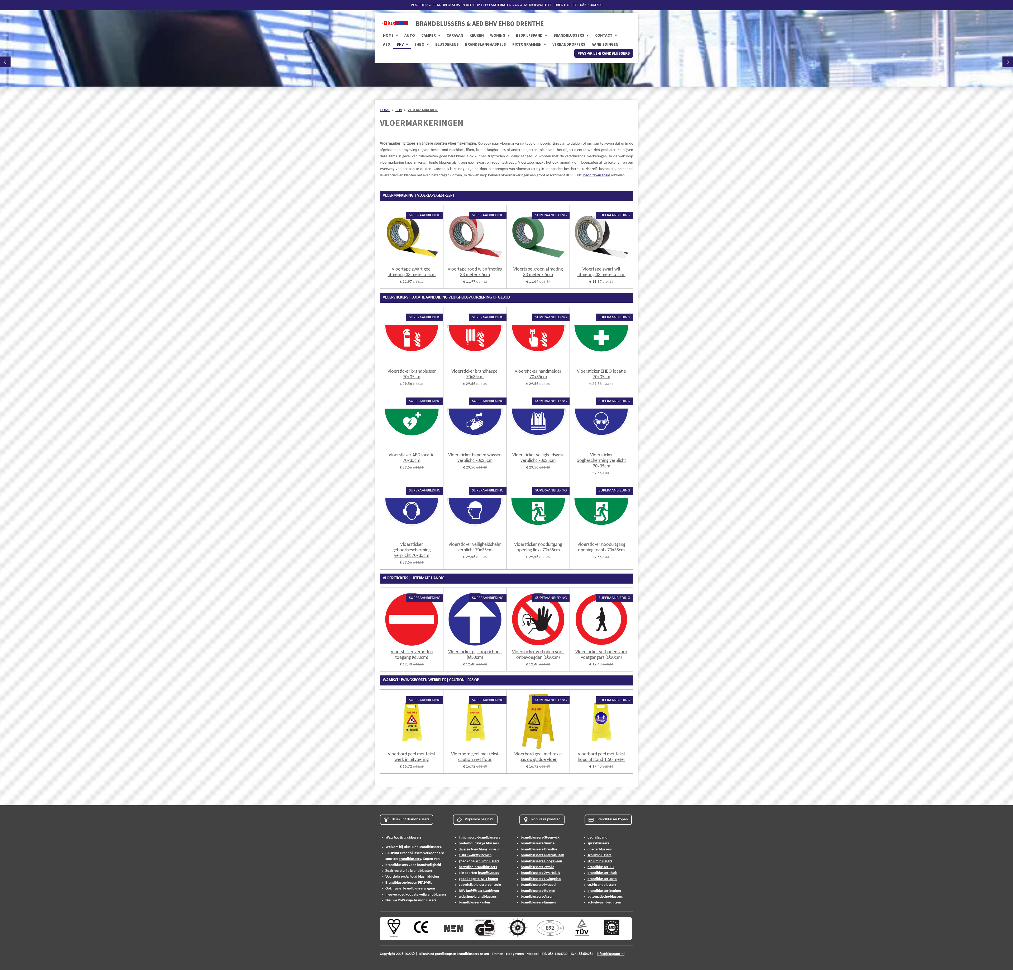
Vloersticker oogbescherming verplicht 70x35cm (601, 461)
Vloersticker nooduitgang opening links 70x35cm (538, 547)
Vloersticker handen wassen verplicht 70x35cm (474, 458)
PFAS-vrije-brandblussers (417, 900)
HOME (385, 110)
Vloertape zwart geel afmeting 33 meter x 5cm (412, 272)
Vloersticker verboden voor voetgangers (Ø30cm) (601, 655)
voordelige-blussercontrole (480, 885)
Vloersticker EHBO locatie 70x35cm (601, 374)
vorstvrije (401, 871)
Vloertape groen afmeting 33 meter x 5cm (538, 272)
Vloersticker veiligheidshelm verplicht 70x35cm (474, 547)
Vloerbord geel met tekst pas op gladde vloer (538, 757)
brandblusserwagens (419, 889)
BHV (398, 110)
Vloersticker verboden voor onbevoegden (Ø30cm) (538, 655)
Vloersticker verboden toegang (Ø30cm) (412, 655)
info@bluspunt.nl (610, 954)
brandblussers (410, 859)
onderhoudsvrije (472, 843)
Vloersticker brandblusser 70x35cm (412, 374)
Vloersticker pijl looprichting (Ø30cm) (474, 655)
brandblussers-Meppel (538, 885)
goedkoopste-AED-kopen (478, 879)
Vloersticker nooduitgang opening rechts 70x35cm (601, 547)
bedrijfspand (597, 838)
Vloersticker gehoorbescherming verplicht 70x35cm (412, 550)
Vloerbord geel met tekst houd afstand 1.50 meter (601, 757)
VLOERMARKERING (423, 110)
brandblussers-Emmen (538, 903)
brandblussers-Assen (537, 897)
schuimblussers (487, 861)
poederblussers (599, 849)
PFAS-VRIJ (425, 883)
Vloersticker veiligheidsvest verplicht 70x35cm (538, 458)
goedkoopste (408, 895)
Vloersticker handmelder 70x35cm (538, 374)
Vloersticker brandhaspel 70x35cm (475, 374)
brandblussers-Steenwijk (540, 838)
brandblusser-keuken (604, 891)
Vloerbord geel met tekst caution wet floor (475, 757)
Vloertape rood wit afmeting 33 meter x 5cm (475, 272)
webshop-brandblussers (478, 897)
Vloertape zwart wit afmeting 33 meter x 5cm (601, 272)
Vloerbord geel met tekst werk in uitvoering (411, 757)
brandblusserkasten (474, 903)
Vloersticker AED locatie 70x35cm (411, 458)
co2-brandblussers (602, 885)
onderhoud (409, 877)
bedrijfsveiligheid (596, 175)
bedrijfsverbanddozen (482, 891)
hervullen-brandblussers (478, 867)
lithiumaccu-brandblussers (479, 838)
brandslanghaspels (485, 849)
